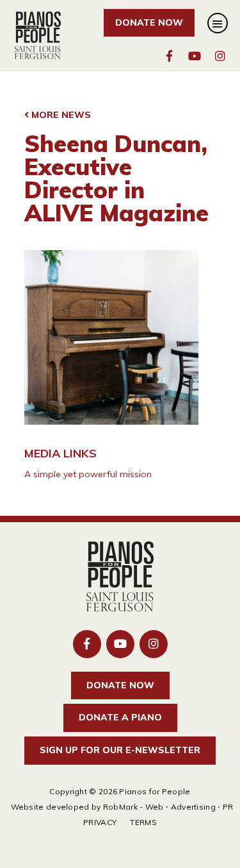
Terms (143, 822)
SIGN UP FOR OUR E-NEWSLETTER (120, 750)
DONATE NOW (149, 22)
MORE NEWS (60, 115)
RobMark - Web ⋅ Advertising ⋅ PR (168, 807)
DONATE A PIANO (120, 717)
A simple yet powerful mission (88, 474)
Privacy (99, 822)
